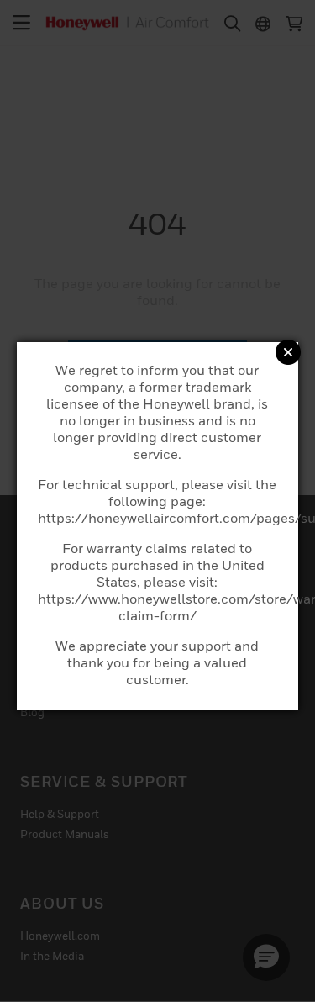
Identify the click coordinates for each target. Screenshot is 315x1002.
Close (288, 352)
